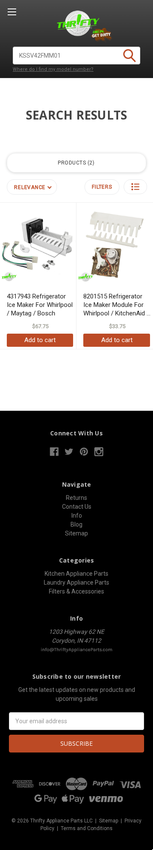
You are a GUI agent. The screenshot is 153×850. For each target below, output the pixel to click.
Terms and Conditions (87, 828)
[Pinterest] (83, 451)
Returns (76, 497)
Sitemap (76, 533)
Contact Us (76, 506)
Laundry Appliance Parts (76, 582)
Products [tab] (75, 163)
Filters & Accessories (76, 591)
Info (76, 515)
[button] (135, 186)
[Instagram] (98, 451)
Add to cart (40, 340)
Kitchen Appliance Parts (76, 573)
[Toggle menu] (11, 11)
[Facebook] (54, 451)
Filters (102, 187)
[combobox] (76, 55)
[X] (69, 451)
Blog (76, 524)
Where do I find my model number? (53, 69)
